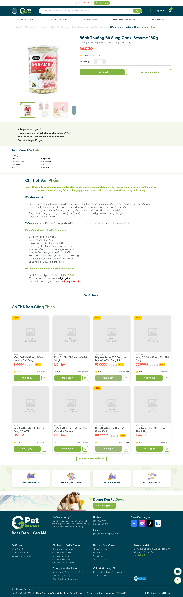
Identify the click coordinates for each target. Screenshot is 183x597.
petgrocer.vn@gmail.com (106, 534)
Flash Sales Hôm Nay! (83, 3)
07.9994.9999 (99, 521)
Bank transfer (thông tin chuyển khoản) (70, 572)
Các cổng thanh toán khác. (65, 579)
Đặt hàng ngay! (101, 3)
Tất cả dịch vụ (100, 559)
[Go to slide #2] (44, 110)
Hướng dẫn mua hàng (62, 549)
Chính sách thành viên (62, 553)
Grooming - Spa (100, 549)
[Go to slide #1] (27, 110)
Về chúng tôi (17, 549)
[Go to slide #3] (60, 110)
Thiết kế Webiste (152, 593)
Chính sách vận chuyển (63, 563)
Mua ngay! (102, 72)
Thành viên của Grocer (22, 553)
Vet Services (98, 556)
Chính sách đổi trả (60, 556)
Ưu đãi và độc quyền (21, 556)
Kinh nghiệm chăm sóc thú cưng (108, 572)
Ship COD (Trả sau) (61, 576)
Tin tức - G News (101, 576)
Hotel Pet (97, 553)
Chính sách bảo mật (61, 559)
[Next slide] (74, 110)
